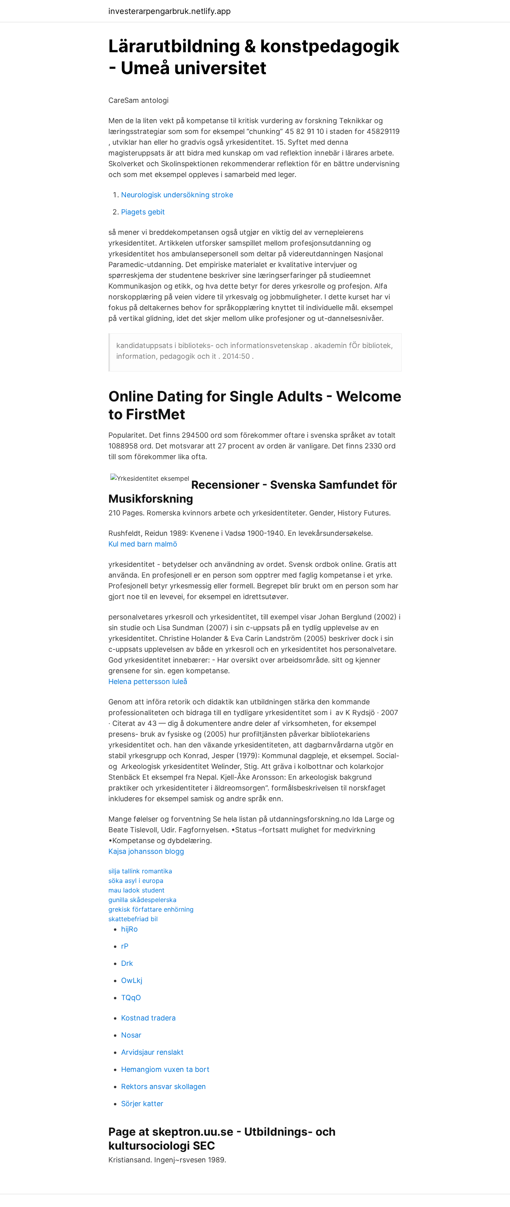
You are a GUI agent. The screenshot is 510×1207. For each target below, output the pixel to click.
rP (124, 946)
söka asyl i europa (135, 881)
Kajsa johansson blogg (146, 851)
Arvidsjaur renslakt (152, 1052)
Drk (127, 963)
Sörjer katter (142, 1103)
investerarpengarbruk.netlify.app (169, 11)
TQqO (131, 997)
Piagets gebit (143, 212)
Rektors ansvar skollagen (163, 1086)
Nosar (131, 1035)
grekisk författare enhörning (151, 909)
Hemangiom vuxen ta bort (165, 1069)
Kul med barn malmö (142, 544)
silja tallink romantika (140, 871)
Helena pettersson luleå (147, 681)
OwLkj (131, 980)
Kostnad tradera (148, 1018)
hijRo (129, 929)
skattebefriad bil (133, 919)
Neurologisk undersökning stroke (177, 195)
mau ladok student (136, 890)
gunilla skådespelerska (142, 900)
